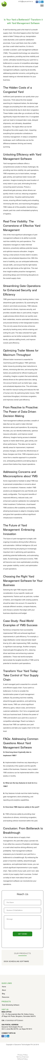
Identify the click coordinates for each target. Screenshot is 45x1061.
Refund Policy (22, 1059)
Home (4, 987)
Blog (3, 994)
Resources (5, 997)
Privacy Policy (22, 1055)
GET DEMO (22, 934)
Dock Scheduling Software (16, 961)
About (4, 990)
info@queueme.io (25, 1)
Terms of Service (22, 1057)
